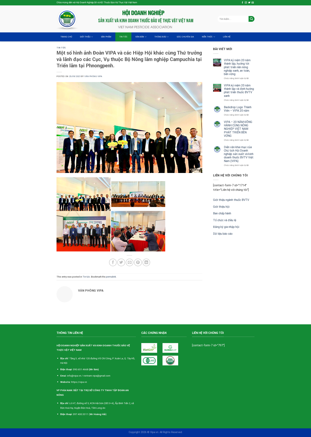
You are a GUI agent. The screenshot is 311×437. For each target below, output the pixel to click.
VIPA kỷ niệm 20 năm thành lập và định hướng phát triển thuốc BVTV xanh (239, 91)
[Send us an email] (253, 2)
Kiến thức (207, 37)
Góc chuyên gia (185, 37)
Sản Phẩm (106, 37)
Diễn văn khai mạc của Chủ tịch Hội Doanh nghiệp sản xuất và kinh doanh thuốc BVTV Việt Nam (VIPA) (238, 154)
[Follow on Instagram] (246, 2)
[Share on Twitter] (121, 262)
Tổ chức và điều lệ (224, 220)
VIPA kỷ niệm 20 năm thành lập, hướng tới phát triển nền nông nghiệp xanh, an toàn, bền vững (237, 67)
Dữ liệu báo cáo (223, 233)
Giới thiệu (85, 37)
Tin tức (123, 37)
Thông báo (160, 37)
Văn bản (139, 37)
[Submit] (251, 19)
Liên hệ (227, 37)
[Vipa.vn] (75, 19)
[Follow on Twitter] (249, 2)
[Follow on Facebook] (242, 2)
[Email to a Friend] (130, 262)
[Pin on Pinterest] (138, 262)
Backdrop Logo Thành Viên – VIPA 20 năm (237, 108)
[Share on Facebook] (113, 262)
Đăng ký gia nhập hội (226, 227)
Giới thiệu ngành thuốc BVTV (231, 200)
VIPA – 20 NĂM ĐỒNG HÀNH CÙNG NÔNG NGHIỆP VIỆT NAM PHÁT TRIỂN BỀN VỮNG (238, 129)
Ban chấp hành (222, 213)
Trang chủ (66, 37)
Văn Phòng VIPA (93, 76)
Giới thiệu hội (221, 206)
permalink (111, 276)
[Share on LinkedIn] (146, 262)
